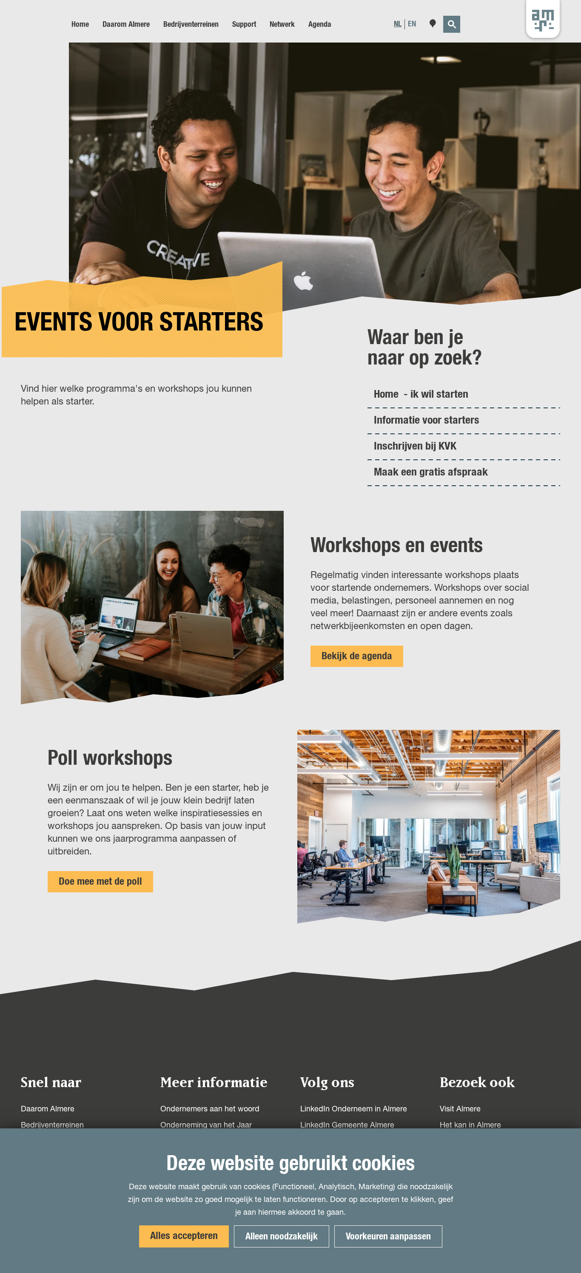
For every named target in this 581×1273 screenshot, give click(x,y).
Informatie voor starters (426, 420)
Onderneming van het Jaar (206, 1125)
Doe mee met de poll (100, 882)
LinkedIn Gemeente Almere (347, 1125)
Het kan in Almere (470, 1125)
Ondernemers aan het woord (209, 1109)
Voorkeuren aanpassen (388, 1236)
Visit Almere (460, 1109)
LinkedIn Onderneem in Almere (353, 1109)
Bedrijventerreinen (52, 1125)
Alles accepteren (184, 1236)
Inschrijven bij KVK (415, 446)
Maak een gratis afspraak (431, 472)
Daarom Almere (47, 1109)
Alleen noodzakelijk (281, 1236)
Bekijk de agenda (357, 656)
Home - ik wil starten (421, 394)
